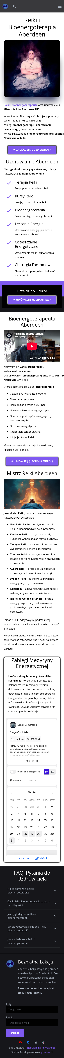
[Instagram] (36, 1042)
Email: (9, 1017)
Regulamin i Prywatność (41, 1047)
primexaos (47, 1052)
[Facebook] (28, 1042)
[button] (14, 6)
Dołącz (15, 1032)
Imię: (8, 1004)
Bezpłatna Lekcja (35, 962)
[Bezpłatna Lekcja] (12, 964)
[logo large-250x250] (5, 6)
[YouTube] (20, 1042)
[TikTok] (44, 1042)
